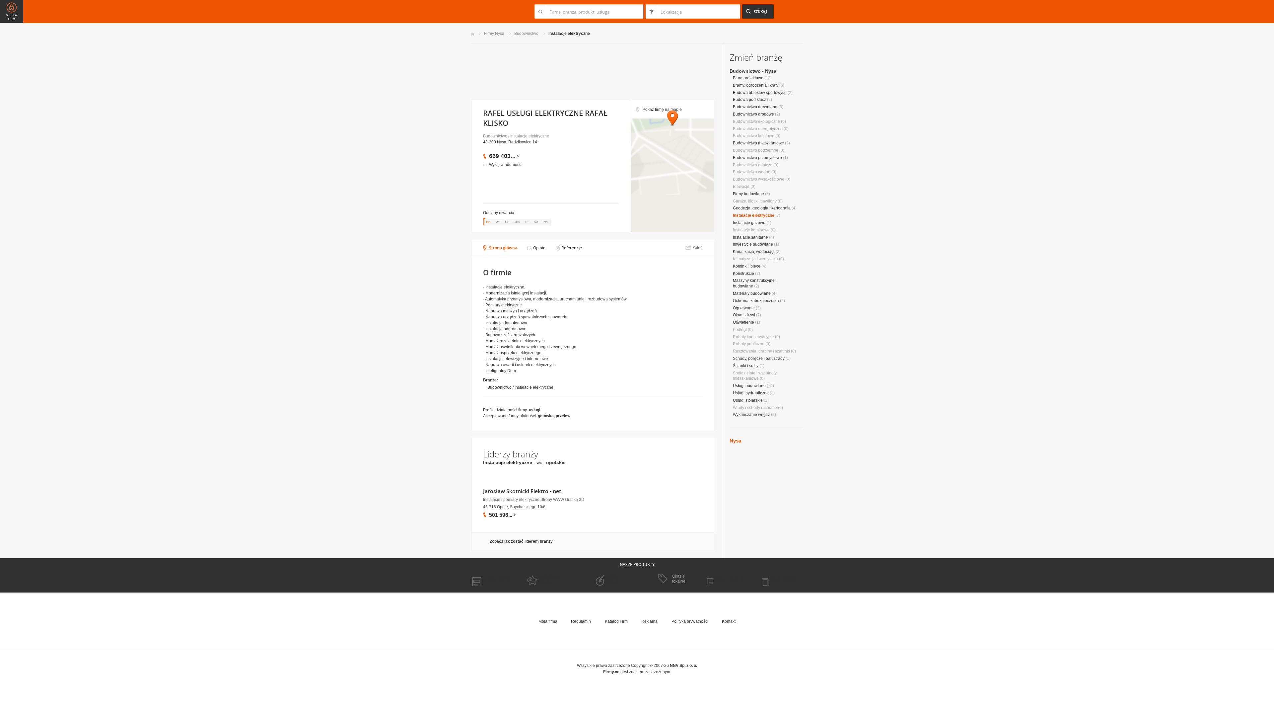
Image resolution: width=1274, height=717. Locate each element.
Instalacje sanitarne (750, 237)
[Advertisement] (592, 71)
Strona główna (503, 248)
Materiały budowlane (752, 293)
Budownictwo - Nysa (753, 71)
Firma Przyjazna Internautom (546, 579)
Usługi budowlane (749, 385)
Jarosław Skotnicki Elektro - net (522, 491)
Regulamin (581, 621)
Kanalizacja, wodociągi (754, 251)
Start (472, 34)
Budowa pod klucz (749, 99)
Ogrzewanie (744, 308)
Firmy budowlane (748, 194)
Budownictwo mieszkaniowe (758, 143)
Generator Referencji (609, 579)
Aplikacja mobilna (780, 579)
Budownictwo (526, 33)
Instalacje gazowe (749, 222)
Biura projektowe (748, 78)
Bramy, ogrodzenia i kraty (755, 85)
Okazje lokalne (678, 578)
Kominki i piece (746, 266)
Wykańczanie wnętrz (751, 414)
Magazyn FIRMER (726, 579)
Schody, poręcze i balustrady (759, 358)
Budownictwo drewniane (755, 107)
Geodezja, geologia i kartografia (762, 208)
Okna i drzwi (744, 315)
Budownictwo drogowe (753, 114)
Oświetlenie (743, 322)
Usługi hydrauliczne (751, 393)
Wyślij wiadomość (505, 164)
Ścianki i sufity (745, 365)
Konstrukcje (743, 273)
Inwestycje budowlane (753, 244)
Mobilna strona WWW (490, 579)
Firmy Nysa (494, 33)
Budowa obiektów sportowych (760, 92)
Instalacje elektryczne (569, 33)
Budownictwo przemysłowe (757, 157)
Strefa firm (11, 17)
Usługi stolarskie (748, 400)
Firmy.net (490, 11)
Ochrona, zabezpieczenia (756, 300)
